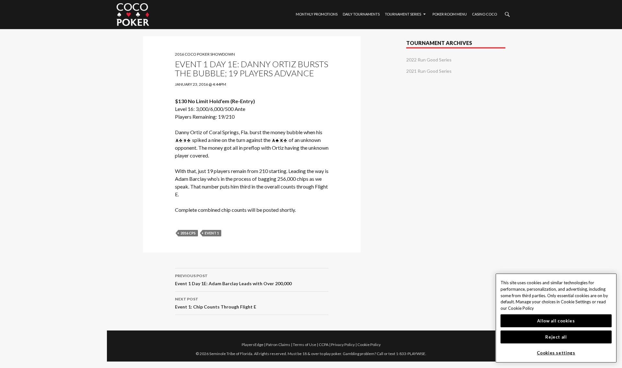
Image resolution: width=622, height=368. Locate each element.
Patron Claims (278, 344)
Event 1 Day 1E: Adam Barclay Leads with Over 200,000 (233, 279)
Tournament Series (403, 14)
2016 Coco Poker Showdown (205, 54)
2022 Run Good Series (429, 59)
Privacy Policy (343, 344)
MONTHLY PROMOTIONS (317, 14)
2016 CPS (188, 233)
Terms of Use (304, 344)
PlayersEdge (252, 344)
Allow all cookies (556, 320)
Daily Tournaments (361, 14)
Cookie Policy (369, 344)
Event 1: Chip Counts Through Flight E (215, 303)
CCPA (323, 344)
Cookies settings (556, 352)
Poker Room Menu (449, 14)
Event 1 (212, 233)
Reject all (556, 337)
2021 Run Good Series (429, 71)
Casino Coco (484, 14)
